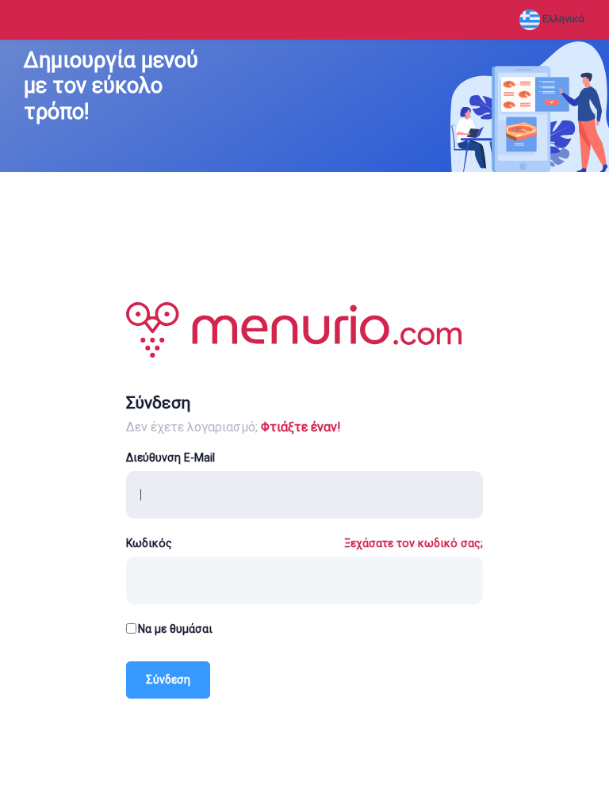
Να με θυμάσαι (175, 628)
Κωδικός (149, 543)
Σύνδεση (168, 679)
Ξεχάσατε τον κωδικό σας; (413, 543)
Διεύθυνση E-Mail (170, 457)
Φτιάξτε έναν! (301, 427)
